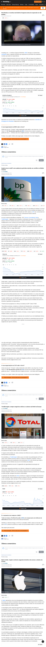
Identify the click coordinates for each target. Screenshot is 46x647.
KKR (28, 460)
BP (33, 211)
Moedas (22, 4)
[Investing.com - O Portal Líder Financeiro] (7, 1)
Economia (41, 4)
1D (3, 105)
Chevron (26, 217)
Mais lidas (8, 4)
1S (5, 105)
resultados (4, 54)
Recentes (3, 4)
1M (7, 105)
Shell (37, 217)
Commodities (31, 4)
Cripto (26, 4)
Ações (36, 4)
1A (11, 105)
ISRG (26, 52)
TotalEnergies (4, 219)
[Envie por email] (12, 144)
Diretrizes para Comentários (6, 163)
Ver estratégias (23, 96)
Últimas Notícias (15, 4)
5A (13, 105)
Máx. (16, 105)
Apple (4, 600)
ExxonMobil (32, 217)
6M (9, 105)
